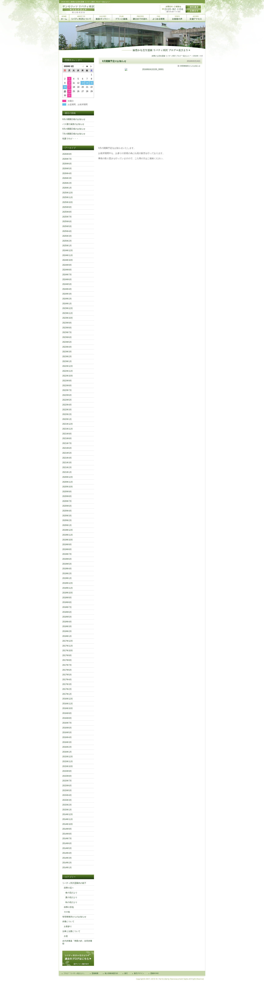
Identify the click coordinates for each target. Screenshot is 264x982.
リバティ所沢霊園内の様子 (74, 883)
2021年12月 (67, 424)
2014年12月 (67, 814)
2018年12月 (67, 583)
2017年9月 (67, 655)
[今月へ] (87, 66)
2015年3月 (67, 800)
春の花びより (71, 893)
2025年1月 (67, 245)
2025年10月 (67, 202)
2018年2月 (67, 631)
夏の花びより (71, 897)
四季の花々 (69, 888)
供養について (68, 921)
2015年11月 (67, 761)
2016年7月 (67, 723)
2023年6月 (67, 337)
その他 (67, 912)
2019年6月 (67, 559)
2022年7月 (67, 390)
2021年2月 (67, 467)
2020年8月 (67, 496)
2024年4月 (67, 289)
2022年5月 (67, 400)
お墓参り (68, 926)
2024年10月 (67, 260)
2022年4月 (67, 405)
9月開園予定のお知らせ (114, 61)
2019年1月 (67, 578)
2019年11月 (67, 535)
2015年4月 (67, 795)
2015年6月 (67, 785)
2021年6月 (67, 448)
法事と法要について (71, 931)
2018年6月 (67, 612)
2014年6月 (67, 843)
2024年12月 (67, 250)
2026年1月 (67, 188)
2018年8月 (67, 602)
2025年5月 (67, 226)
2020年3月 (67, 515)
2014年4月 (67, 853)
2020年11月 (67, 482)
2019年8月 (67, 549)
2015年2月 (67, 805)
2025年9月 (67, 207)
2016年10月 (67, 708)
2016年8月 (67, 718)
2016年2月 (67, 747)
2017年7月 (67, 665)
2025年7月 (67, 217)
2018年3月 (67, 626)
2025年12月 (67, 192)
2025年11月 (67, 197)
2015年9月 (67, 771)
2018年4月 (67, 622)
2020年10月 (67, 487)
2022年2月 (67, 414)
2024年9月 (67, 265)
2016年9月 (67, 713)
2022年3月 (67, 409)
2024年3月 (67, 294)
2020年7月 (67, 501)
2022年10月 (67, 376)
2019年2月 (67, 573)
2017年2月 (67, 689)
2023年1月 (67, 361)
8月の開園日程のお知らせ (73, 129)
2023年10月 (67, 318)
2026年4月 (67, 173)
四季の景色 (69, 907)
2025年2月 (67, 241)
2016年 (195, 56)
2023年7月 (67, 332)
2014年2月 (67, 862)
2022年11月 (67, 371)
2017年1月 (67, 694)
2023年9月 (67, 323)
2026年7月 (67, 159)
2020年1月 (67, 525)
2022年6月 (67, 395)
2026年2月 (67, 183)
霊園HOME (154, 973)
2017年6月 (67, 670)
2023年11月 (67, 313)
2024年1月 (67, 303)
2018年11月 (67, 588)
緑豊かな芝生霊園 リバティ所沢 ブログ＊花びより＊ (171, 56)
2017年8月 (67, 660)
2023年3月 (67, 351)
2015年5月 (67, 790)
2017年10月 (67, 650)
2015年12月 (67, 756)
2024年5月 (67, 284)
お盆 (66, 936)
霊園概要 (95, 973)
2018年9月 (67, 597)
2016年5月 (67, 732)
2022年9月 (67, 380)
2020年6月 (67, 506)
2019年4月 (67, 568)
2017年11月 (67, 646)
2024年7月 (67, 274)
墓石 (126, 973)
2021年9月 (67, 434)
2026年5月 (67, 168)
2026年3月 (67, 178)
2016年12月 (67, 699)
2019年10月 (67, 540)
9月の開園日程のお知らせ (73, 119)
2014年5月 (67, 848)
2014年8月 (67, 834)
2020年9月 (67, 491)
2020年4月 (67, 511)
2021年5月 (67, 453)
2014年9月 (67, 829)
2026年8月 (67, 154)
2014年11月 (67, 819)
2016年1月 (67, 752)
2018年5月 (67, 617)
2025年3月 (67, 236)
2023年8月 (67, 328)
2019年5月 (67, 564)
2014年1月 (67, 867)
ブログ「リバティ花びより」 (74, 973)
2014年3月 (67, 858)
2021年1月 (67, 472)
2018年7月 (67, 607)
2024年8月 (67, 270)
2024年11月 (67, 255)
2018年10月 (67, 593)
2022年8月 (67, 385)
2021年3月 (67, 462)
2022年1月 (67, 419)
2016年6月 (67, 728)
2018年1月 (67, 636)
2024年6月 (67, 279)
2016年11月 (67, 703)
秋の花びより (71, 902)
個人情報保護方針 (111, 973)
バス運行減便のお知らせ (73, 124)
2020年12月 (67, 477)
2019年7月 (67, 554)
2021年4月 (67, 458)
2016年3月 (67, 742)
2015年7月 (67, 781)
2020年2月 (67, 520)
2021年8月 (67, 438)
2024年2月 (67, 299)
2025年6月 (67, 221)
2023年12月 (67, 308)
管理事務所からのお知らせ (190, 66)
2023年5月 (67, 342)
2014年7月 (67, 838)
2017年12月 (67, 641)
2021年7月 (67, 443)
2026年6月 (67, 163)
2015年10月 (67, 766)
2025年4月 (67, 231)
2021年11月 (67, 429)
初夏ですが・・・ (70, 138)
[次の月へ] (91, 66)
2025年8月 (67, 212)
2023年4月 (67, 347)
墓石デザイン (139, 973)
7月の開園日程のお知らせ (73, 134)
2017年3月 (67, 684)
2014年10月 (67, 824)
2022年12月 (67, 366)
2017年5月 (67, 674)
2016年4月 (67, 737)
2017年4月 (67, 679)
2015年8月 (67, 776)
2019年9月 (67, 544)
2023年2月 (67, 356)
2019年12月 (67, 530)
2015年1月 (67, 810)
